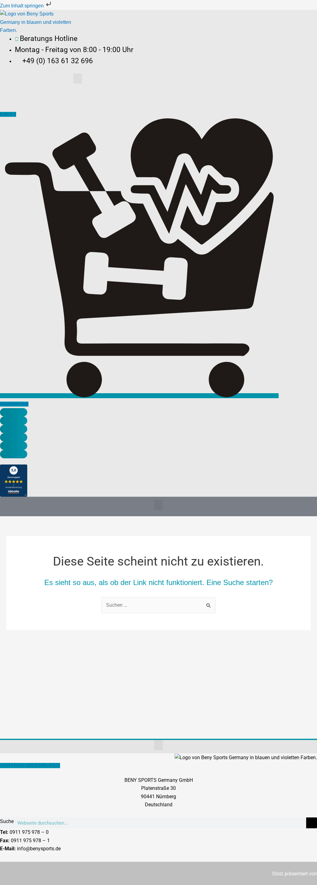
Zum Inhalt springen (22, 5)
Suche (7, 821)
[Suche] (311, 822)
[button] (77, 78)
